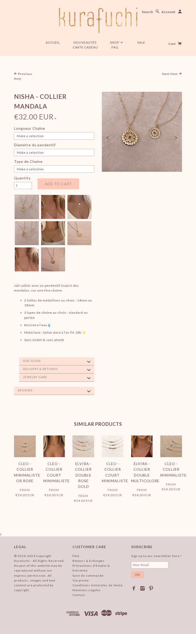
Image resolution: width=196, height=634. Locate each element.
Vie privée (80, 580)
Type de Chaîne (28, 161)
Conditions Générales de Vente (97, 585)
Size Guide (32, 361)
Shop (115, 42)
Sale (141, 42)
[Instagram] (142, 588)
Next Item (170, 74)
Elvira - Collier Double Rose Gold (83, 475)
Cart (172, 44)
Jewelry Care (35, 377)
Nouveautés (85, 42)
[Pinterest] (151, 588)
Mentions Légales (86, 590)
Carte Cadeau (85, 47)
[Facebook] (134, 588)
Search (147, 12)
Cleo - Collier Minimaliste (173, 469)
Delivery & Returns (40, 369)
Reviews (25, 390)
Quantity (22, 178)
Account (169, 12)
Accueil (53, 42)
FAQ (115, 47)
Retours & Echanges (88, 561)
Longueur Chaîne (29, 128)
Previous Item (23, 76)
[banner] (98, 20)
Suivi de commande (88, 575)
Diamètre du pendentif (35, 145)
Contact (78, 595)
